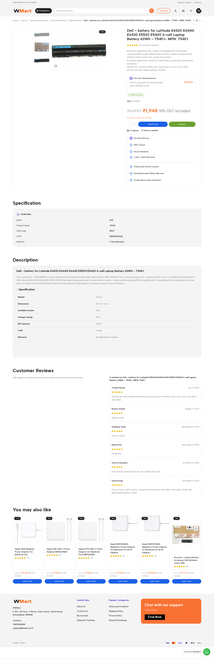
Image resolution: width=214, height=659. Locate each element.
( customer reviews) (149, 45)
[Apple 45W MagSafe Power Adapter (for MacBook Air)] (27, 530)
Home (15, 20)
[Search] (151, 10)
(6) (59, 555)
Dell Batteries (75, 20)
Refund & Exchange (118, 620)
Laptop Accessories (39, 20)
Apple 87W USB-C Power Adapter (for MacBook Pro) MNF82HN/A (90, 552)
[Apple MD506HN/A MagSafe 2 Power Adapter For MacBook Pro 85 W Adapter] (123, 528)
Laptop (24, 20)
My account (82, 615)
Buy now (182, 124)
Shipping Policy (116, 611)
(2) (28, 558)
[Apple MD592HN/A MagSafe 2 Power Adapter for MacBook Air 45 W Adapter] (154, 528)
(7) (91, 558)
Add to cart (153, 124)
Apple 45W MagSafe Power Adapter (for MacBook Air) (24, 552)
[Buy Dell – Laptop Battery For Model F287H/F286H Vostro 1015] (186, 534)
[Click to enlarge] (55, 66)
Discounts (164, 11)
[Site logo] (23, 10)
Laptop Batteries (58, 20)
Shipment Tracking (86, 620)
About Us (81, 606)
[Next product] (199, 20)
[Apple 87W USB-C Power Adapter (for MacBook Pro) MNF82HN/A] (91, 530)
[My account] (175, 10)
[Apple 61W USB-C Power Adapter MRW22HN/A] (59, 530)
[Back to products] (196, 20)
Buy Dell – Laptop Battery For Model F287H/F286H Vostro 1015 (186, 560)
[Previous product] (193, 20)
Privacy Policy (115, 615)
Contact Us (82, 611)
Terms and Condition (119, 606)
